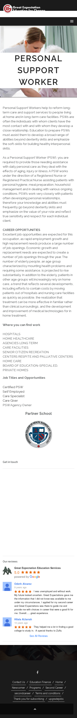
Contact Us (18, 682)
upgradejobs (56, 698)
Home (59, 682)
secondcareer (23, 693)
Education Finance (40, 682)
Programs (35, 687)
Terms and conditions (47, 693)
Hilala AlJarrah (23, 619)
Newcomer (18, 687)
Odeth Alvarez (23, 584)
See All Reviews (39, 636)
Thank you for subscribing (29, 698)
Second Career (54, 687)
